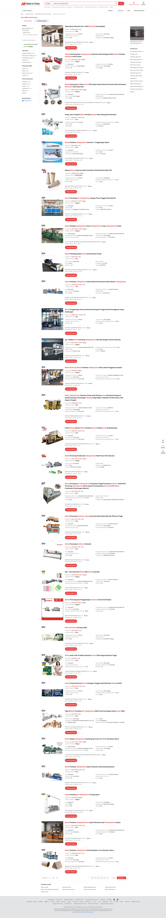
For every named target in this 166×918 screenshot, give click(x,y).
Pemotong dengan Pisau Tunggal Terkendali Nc (90, 198)
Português (75, 901)
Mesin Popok (44, 887)
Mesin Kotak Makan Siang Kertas (50, 889)
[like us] (114, 899)
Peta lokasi (102, 899)
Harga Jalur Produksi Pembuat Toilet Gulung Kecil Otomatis (90, 114)
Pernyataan (59, 899)
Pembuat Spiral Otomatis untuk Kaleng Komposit (89, 767)
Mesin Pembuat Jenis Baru (137, 81)
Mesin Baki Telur (67, 887)
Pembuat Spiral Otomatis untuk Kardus (93, 822)
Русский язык (88, 901)
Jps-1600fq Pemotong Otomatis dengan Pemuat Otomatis (93, 340)
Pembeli (110, 10)
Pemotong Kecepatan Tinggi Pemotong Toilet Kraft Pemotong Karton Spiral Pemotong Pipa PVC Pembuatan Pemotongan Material (95, 486)
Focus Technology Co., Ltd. (78, 907)
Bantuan (120, 10)
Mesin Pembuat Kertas (69, 889)
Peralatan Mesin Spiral (136, 75)
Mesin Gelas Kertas (110, 887)
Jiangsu (26, 84)
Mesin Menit (133, 78)
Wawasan (109, 899)
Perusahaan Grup (28, 58)
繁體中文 (47, 901)
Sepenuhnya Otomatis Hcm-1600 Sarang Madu (85, 26)
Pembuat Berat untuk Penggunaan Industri (93, 367)
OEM (25, 68)
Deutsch (69, 901)
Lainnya (25, 60)
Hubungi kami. (28, 100)
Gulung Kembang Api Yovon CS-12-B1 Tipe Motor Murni (92, 739)
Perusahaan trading (29, 55)
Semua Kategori (27, 10)
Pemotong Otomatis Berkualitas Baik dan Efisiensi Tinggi (94, 516)
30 (53, 878)
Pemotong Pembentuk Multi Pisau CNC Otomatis (89, 456)
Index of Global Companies (107, 903)
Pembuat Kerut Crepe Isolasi (93, 226)
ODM (25, 71)
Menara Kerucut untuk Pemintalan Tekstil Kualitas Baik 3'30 (88, 170)
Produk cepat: (47, 7)
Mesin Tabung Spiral (135, 83)
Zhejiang (26, 81)
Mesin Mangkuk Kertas (90, 887)
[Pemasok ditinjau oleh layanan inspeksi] (30, 44)
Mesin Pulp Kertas (110, 889)
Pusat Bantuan (51, 899)
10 (49, 878)
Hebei (25, 90)
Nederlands (105, 901)
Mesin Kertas (44, 891)
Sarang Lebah (76, 627)
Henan (26, 86)
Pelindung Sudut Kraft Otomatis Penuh (83, 254)
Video (43, 26)
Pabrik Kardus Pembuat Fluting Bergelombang (91, 428)
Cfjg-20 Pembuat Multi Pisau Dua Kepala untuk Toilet (95, 711)
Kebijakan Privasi (79, 899)
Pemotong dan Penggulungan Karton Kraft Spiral (88, 600)
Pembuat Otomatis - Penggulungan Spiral (87, 142)
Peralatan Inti (69, 7)
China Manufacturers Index (79, 903)
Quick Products (67, 903)
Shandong (27, 88)
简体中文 (41, 901)
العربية (99, 901)
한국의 (94, 901)
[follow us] (117, 899)
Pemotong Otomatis (78, 544)
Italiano (81, 901)
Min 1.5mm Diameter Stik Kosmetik (82, 572)
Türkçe (121, 901)
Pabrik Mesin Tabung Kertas (137, 67)
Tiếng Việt (127, 901)
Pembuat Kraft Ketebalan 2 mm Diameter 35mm (89, 850)
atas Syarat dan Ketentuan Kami (86, 912)
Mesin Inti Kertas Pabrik (136, 70)
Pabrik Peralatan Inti (135, 73)
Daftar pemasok (42, 21)
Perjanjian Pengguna (69, 899)
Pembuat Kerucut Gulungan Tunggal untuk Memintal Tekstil (93, 683)
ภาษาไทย (116, 901)
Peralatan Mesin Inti (78, 7)
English (35, 901)
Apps (128, 10)
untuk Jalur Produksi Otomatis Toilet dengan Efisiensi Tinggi (91, 655)
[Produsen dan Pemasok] (30, 3)
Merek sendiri (27, 73)
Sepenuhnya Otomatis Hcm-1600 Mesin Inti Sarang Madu (136, 43)
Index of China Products (93, 903)
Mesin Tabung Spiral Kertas (137, 86)
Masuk (143, 4)
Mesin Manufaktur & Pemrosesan (27, 29)
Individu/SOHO (27, 62)
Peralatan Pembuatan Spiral (137, 89)
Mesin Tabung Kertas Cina (91, 7)
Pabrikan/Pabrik (28, 53)
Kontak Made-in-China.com (91, 899)
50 (57, 878)
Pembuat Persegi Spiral (82, 795)
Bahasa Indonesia (135, 901)
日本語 (52, 901)
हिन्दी (111, 901)
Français (58, 901)
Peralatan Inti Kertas (103, 7)
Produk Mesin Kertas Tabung (58, 7)
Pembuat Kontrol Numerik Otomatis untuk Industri (95, 282)
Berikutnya (121, 878)
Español (63, 901)
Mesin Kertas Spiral (135, 65)
